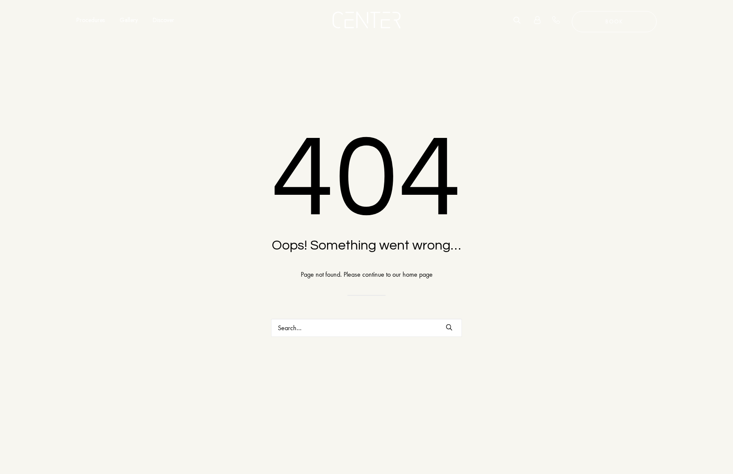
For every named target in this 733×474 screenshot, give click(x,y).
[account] (533, 20)
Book (614, 21)
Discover (163, 20)
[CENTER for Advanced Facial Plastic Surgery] (366, 19)
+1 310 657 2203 (561, 20)
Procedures (90, 20)
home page (418, 274)
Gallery (129, 20)
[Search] (520, 20)
